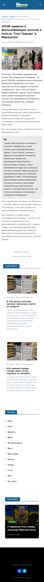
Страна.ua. (6, 105)
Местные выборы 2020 (22, 256)
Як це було (12, 481)
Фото (10, 476)
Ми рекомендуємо (15, 443)
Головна (5, 16)
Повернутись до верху (23, 577)
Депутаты (11, 432)
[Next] (37, 499)
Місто (10, 448)
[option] (22, 521)
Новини (12, 16)
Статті (10, 470)
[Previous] (33, 499)
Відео (10, 421)
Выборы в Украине (23, 252)
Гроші (10, 426)
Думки (10, 437)
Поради (11, 465)
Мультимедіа (13, 454)
